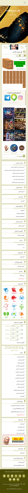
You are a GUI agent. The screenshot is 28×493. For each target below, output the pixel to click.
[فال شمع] (8, 125)
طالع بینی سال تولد (20, 342)
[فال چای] (20, 136)
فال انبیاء (22, 201)
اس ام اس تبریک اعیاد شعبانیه (18, 176)
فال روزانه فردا (21, 462)
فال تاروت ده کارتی (20, 384)
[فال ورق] (8, 136)
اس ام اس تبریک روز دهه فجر (18, 173)
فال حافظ (22, 424)
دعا (23, 247)
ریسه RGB (22, 275)
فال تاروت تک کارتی (20, 366)
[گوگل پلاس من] (17, 479)
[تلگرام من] (19, 476)
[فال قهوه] (20, 125)
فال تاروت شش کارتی (19, 378)
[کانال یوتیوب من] (14, 479)
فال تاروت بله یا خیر (20, 393)
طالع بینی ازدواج (21, 235)
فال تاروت (22, 396)
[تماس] (8, 476)
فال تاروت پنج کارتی (20, 375)
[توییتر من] (4, 476)
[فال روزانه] (8, 113)
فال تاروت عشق (21, 387)
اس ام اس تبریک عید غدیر (19, 179)
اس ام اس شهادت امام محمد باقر (17, 167)
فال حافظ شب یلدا (20, 430)
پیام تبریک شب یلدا (20, 433)
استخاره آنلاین (21, 192)
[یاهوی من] (23, 476)
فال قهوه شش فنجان (20, 216)
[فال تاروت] (20, 113)
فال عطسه (22, 453)
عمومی (17, 156)
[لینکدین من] (10, 479)
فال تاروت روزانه (20, 357)
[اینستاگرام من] (12, 476)
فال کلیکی (22, 257)
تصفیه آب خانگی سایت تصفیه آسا (17, 405)
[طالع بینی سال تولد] (14, 333)
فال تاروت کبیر (21, 360)
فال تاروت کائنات (12, 10)
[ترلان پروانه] (14, 47)
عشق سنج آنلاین (21, 266)
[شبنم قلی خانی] (6, 47)
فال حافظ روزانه (21, 427)
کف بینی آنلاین (21, 226)
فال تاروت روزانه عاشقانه (19, 390)
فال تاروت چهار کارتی (20, 372)
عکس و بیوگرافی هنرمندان (18, 465)
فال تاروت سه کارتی (20, 369)
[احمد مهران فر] (22, 47)
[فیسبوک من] (15, 476)
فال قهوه (22, 210)
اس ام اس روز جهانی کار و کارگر (18, 182)
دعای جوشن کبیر (20, 244)
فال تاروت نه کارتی (20, 381)
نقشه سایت (9, 489)
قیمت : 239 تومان (14, 348)
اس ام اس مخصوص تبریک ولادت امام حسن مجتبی (14, 170)
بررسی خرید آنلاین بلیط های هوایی (17, 412)
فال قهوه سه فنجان (20, 213)
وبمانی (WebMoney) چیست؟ (18, 409)
